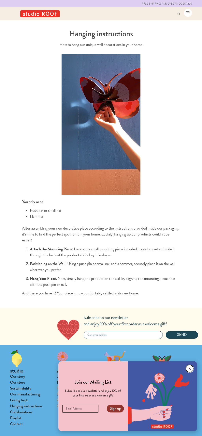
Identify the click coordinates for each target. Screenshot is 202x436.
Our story (17, 376)
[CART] (178, 13)
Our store (17, 382)
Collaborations (21, 412)
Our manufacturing (25, 394)
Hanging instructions (26, 406)
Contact (16, 424)
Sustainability (20, 388)
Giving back (19, 400)
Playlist (16, 418)
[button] (189, 368)
